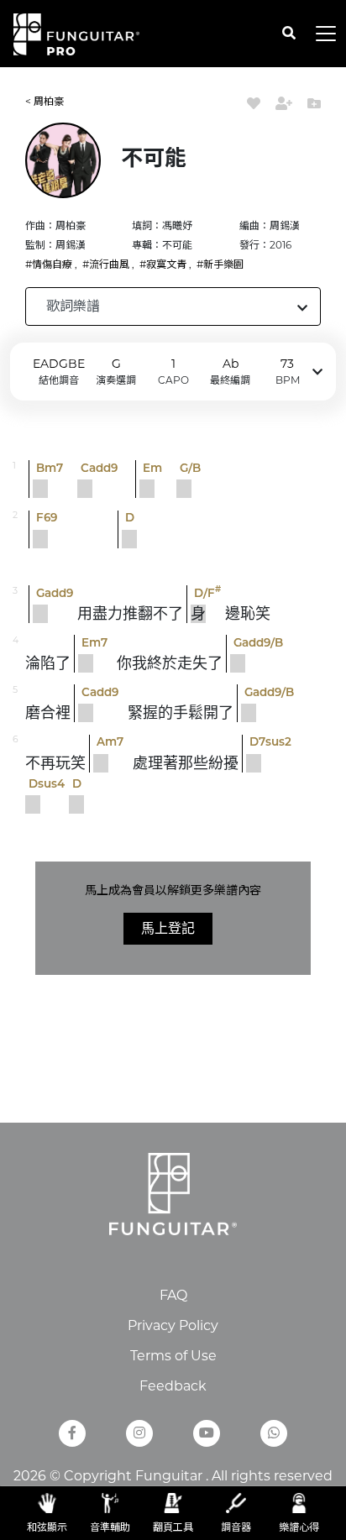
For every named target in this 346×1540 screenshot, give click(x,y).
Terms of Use (173, 1356)
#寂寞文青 (162, 264)
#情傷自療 (48, 264)
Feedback (173, 1386)
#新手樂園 (220, 264)
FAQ (173, 1295)
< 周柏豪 (44, 101)
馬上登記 (168, 928)
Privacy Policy (173, 1325)
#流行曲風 (105, 264)
